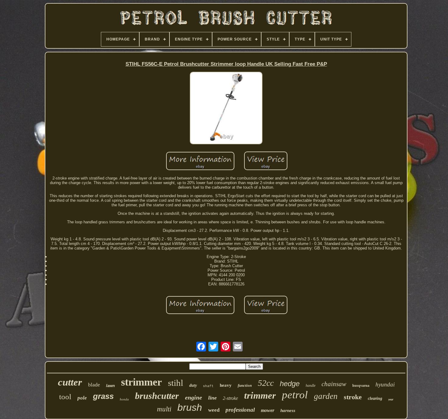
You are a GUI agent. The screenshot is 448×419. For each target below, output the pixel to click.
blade (94, 385)
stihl (175, 383)
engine (193, 397)
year (390, 399)
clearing (375, 398)
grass (103, 396)
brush (189, 407)
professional (240, 410)
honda (124, 399)
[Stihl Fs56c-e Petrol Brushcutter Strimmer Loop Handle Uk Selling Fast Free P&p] (226, 108)
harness (287, 410)
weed (213, 410)
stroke (353, 397)
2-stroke (230, 398)
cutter (70, 382)
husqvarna (360, 385)
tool (65, 397)
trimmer (260, 395)
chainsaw (334, 384)
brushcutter (157, 396)
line (212, 398)
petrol (295, 395)
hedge (290, 383)
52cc (266, 383)
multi (164, 409)
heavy (226, 385)
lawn (110, 385)
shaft (208, 386)
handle (310, 385)
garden (326, 396)
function (245, 385)
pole (82, 398)
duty (193, 385)
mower (267, 410)
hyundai (385, 384)
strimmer (141, 382)
